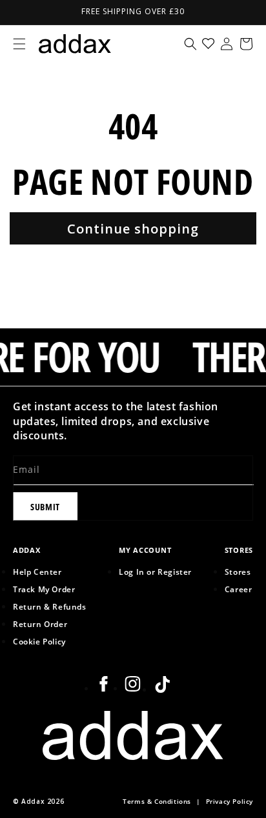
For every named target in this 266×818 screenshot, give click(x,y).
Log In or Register (155, 571)
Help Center (37, 571)
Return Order (40, 624)
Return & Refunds (50, 606)
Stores (238, 571)
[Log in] (226, 44)
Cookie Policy (39, 641)
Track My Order (44, 589)
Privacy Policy (229, 801)
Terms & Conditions (157, 801)
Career (238, 589)
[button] (19, 44)
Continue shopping (133, 228)
